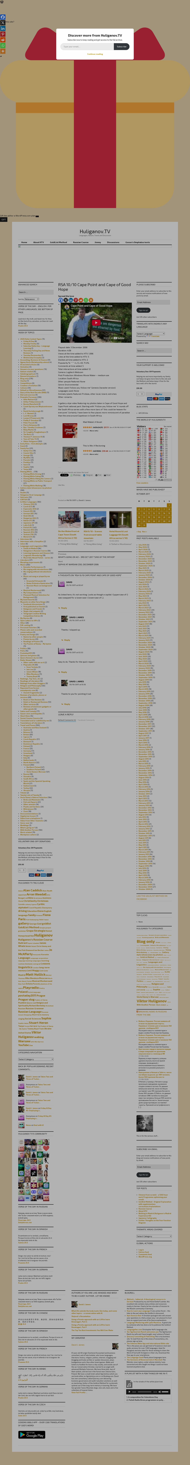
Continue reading (95, 54)
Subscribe (121, 46)
